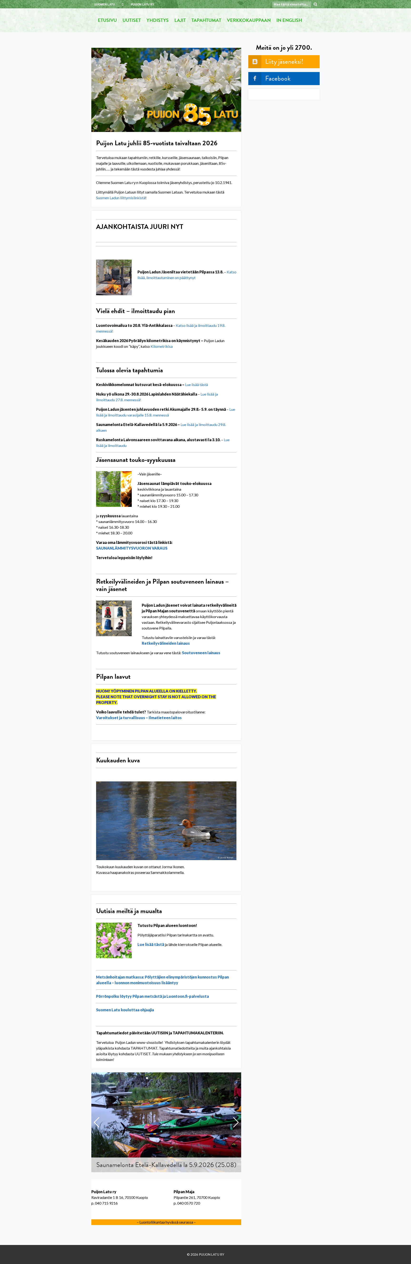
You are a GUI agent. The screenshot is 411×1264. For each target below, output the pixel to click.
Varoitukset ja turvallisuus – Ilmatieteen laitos (139, 717)
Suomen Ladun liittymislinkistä (120, 197)
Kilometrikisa (162, 346)
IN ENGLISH (289, 20)
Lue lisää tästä (150, 944)
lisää (195, 384)
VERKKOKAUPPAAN (249, 20)
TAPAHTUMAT (206, 20)
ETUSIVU (107, 20)
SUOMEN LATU (104, 4)
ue (189, 384)
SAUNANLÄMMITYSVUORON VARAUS (131, 548)
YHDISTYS (158, 20)
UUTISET (131, 20)
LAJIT (180, 20)
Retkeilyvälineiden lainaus (166, 643)
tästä (203, 384)
